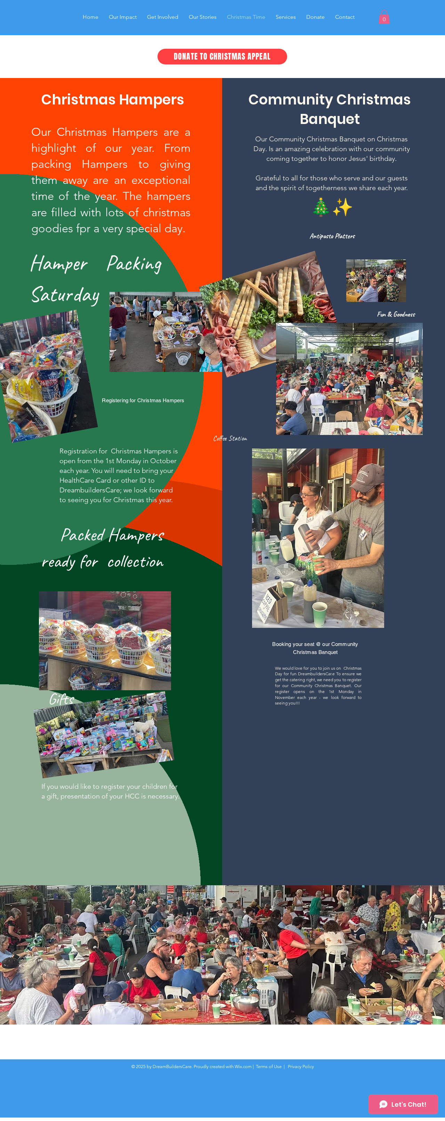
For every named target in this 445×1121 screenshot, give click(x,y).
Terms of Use (269, 1066)
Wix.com (243, 1066)
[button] (384, 17)
